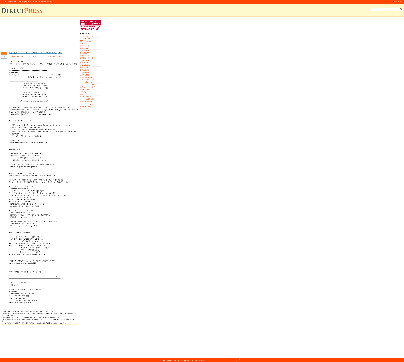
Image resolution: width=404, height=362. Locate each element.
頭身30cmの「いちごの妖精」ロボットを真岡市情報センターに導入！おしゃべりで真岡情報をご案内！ (32, 317)
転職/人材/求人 (85, 67)
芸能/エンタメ (15, 56)
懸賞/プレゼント (85, 94)
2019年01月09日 (57, 56)
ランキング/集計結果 (87, 99)
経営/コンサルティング (87, 87)
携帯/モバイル (84, 43)
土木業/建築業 (84, 75)
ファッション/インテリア (88, 84)
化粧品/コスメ (84, 55)
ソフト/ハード (84, 46)
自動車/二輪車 (84, 60)
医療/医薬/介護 (85, 53)
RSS (401, 2)
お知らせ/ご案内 (85, 106)
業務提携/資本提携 (86, 101)
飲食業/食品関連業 (86, 77)
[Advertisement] (39, 35)
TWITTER (396, 2)
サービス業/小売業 (86, 82)
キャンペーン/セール (87, 104)
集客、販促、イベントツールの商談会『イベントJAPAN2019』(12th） (35, 53)
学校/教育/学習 (85, 65)
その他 (82, 109)
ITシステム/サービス (87, 36)
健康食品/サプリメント (87, 58)
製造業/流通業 (84, 70)
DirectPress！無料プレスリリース (183, 360)
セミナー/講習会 (85, 97)
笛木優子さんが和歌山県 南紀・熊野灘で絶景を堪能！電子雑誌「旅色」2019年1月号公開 (28, 311)
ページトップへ (236, 360)
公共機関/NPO (85, 50)
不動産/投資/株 (85, 89)
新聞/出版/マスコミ (86, 48)
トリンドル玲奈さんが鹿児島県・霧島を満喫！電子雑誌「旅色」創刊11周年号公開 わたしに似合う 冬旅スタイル (35, 323)
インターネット (85, 38)
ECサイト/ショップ (86, 41)
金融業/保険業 (84, 72)
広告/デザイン (84, 92)
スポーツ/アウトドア (87, 80)
